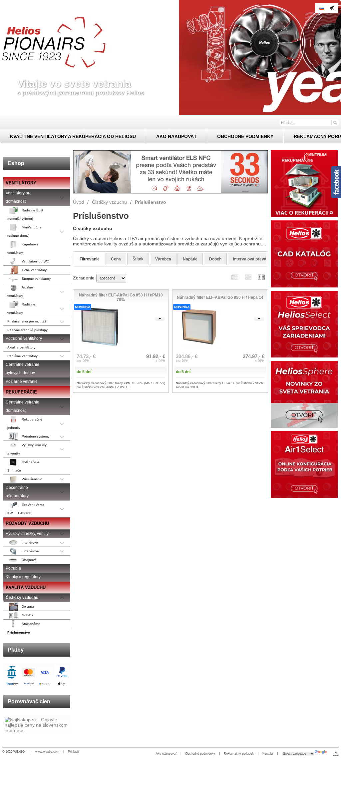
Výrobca (163, 259)
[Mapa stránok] (336, 754)
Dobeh (215, 259)
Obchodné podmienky (200, 753)
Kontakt (267, 753)
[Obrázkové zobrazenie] (261, 277)
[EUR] (332, 8)
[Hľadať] (335, 122)
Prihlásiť (73, 751)
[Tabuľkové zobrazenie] (248, 277)
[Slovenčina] (321, 8)
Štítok (138, 259)
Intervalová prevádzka (254, 259)
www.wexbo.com (47, 751)
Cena (116, 259)
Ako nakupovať (166, 753)
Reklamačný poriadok (239, 753)
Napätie (190, 259)
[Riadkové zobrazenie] (234, 277)
